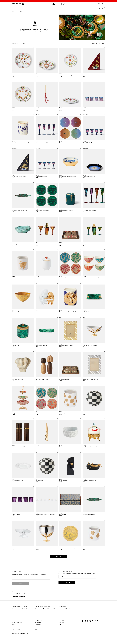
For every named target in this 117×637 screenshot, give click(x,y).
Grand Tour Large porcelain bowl (42, 75)
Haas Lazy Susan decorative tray (89, 480)
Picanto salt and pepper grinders (42, 379)
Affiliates (37, 629)
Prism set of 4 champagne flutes (42, 142)
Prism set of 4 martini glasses (41, 176)
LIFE (23, 3)
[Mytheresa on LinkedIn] (82, 621)
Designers (17, 11)
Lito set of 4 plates (63, 142)
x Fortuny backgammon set (64, 379)
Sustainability (38, 622)
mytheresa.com (25, 633)
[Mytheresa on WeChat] (98, 621)
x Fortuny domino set (63, 514)
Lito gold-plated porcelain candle (66, 210)
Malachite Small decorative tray (42, 345)
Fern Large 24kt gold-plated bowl (90, 345)
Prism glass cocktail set (40, 244)
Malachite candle (15, 345)
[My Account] (100, 8)
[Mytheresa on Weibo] (95, 621)
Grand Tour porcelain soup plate (18, 75)
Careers (36, 626)
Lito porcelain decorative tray (89, 176)
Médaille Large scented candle (65, 413)
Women (13, 3)
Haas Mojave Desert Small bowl (65, 446)
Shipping (14, 626)
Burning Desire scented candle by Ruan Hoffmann (22, 142)
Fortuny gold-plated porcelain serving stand (21, 413)
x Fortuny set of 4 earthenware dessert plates (45, 413)
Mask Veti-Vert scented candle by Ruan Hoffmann (69, 311)
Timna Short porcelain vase (17, 379)
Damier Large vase (39, 480)
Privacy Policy (61, 622)
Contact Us (14, 620)
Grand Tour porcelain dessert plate (66, 75)
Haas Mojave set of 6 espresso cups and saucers (45, 514)
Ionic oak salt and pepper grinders (19, 446)
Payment (13, 624)
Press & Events (38, 624)
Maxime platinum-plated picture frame (91, 379)
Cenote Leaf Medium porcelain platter (19, 210)
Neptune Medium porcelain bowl (18, 548)
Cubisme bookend (63, 480)
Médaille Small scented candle (89, 548)
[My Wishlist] (102, 8)
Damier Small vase (87, 413)
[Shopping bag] (104, 8)
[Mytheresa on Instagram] (90, 621)
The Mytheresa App (39, 620)
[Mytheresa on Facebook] (85, 621)
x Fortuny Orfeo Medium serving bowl (19, 311)
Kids (20, 3)
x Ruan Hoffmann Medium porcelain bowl (67, 176)
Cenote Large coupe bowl (17, 244)
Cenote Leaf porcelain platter (89, 514)
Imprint (59, 624)
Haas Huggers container (40, 311)
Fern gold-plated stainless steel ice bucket (44, 548)
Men (17, 3)
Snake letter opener (40, 446)
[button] (90, 8)
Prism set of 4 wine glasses (88, 142)
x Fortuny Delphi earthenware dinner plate (68, 548)
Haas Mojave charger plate (17, 480)
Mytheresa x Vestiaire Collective (18, 629)
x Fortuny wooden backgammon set (66, 244)
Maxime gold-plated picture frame (66, 345)
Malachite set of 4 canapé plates (42, 210)
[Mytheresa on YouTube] (93, 621)
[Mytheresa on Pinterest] (87, 621)
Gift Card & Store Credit (17, 622)
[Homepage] (58, 4)
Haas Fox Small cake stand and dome (90, 446)
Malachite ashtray (86, 311)
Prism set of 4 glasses (16, 514)
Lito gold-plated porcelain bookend (90, 75)
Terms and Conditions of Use (64, 620)
